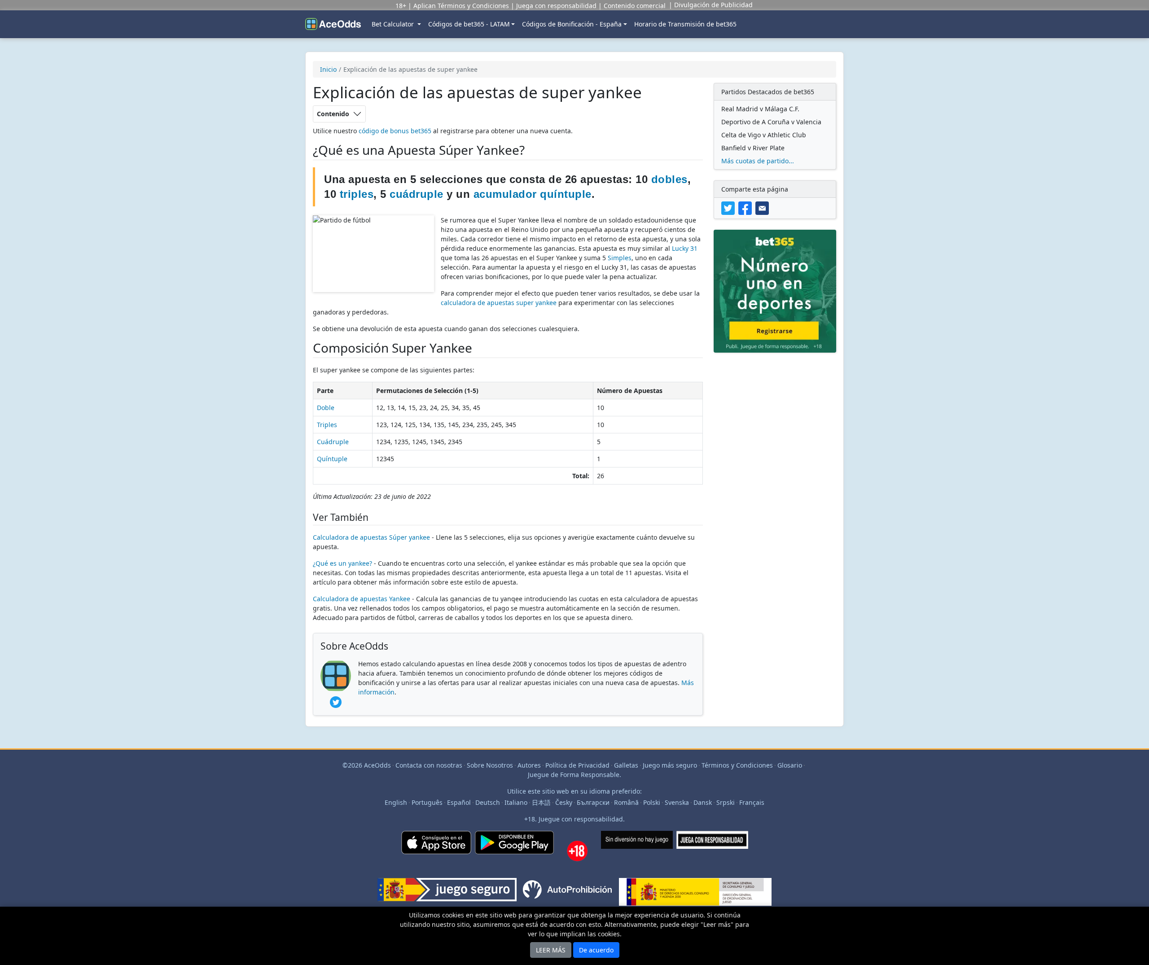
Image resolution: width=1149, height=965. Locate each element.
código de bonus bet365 (395, 131)
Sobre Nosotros (490, 765)
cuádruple (416, 194)
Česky (563, 802)
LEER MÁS (551, 950)
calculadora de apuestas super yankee (499, 302)
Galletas (626, 765)
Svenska (677, 802)
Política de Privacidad (577, 765)
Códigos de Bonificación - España (572, 24)
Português (427, 802)
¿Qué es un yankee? (342, 563)
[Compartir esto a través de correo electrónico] (763, 207)
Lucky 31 (684, 248)
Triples (327, 424)
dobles (669, 179)
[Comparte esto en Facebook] (746, 207)
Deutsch (487, 802)
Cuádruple (333, 441)
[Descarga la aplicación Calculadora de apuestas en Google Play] (514, 854)
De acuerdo (596, 950)
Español (459, 802)
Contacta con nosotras (428, 765)
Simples (620, 257)
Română (626, 802)
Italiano (515, 802)
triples (357, 194)
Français (751, 802)
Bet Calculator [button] (394, 24)
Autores (529, 765)
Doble (325, 407)
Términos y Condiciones (737, 765)
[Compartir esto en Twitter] (729, 207)
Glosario (789, 765)
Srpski (725, 802)
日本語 (541, 802)
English (396, 802)
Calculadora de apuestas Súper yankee (371, 537)
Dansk (702, 802)
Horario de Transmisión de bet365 (685, 24)
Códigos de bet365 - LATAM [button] (469, 24)
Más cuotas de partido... (757, 161)
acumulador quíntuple (533, 194)
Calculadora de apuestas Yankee (361, 598)
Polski (651, 802)
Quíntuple (332, 458)
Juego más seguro (670, 765)
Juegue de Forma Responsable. (574, 774)
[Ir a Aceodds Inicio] (333, 24)
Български (593, 802)
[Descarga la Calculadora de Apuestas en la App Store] (436, 854)
